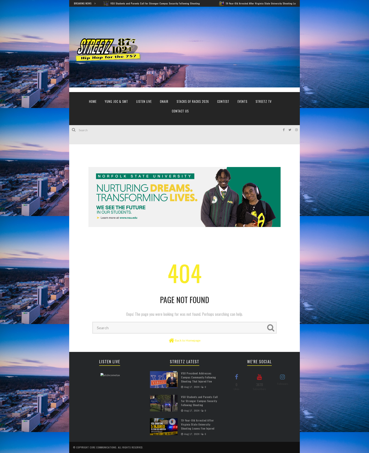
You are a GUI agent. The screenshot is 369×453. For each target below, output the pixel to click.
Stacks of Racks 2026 (193, 101)
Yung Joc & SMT (116, 101)
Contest (223, 101)
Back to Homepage (187, 340)
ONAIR (164, 101)
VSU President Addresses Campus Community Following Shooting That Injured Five (198, 377)
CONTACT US (180, 111)
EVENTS (242, 101)
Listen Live (144, 101)
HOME (92, 101)
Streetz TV (264, 101)
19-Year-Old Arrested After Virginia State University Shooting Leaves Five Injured (225, 3)
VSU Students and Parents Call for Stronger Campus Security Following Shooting (110, 3)
